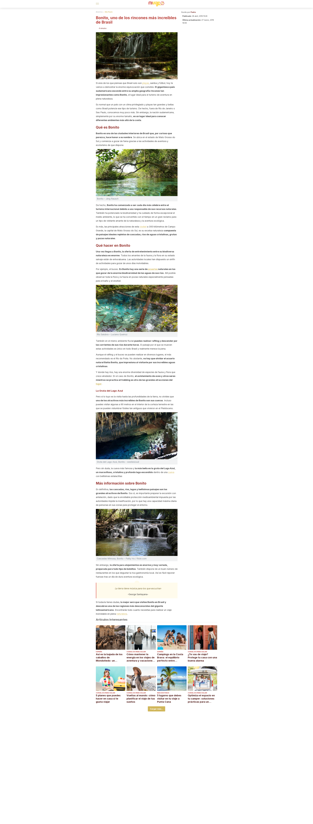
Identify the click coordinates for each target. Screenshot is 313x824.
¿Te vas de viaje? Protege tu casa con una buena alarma (202, 657)
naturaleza (122, 614)
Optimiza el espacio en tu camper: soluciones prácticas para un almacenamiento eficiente (201, 698)
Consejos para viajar (136, 652)
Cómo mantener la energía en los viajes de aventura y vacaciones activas (141, 657)
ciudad (143, 226)
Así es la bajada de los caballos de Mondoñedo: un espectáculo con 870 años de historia (109, 657)
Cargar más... (156, 709)
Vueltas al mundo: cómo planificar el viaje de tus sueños (141, 698)
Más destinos (163, 693)
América (99, 12)
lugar (99, 384)
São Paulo (108, 12)
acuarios (153, 269)
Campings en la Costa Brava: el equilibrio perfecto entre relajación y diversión (170, 657)
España (99, 652)
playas (145, 83)
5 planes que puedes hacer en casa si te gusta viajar (108, 698)
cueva (171, 472)
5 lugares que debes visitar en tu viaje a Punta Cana (169, 698)
